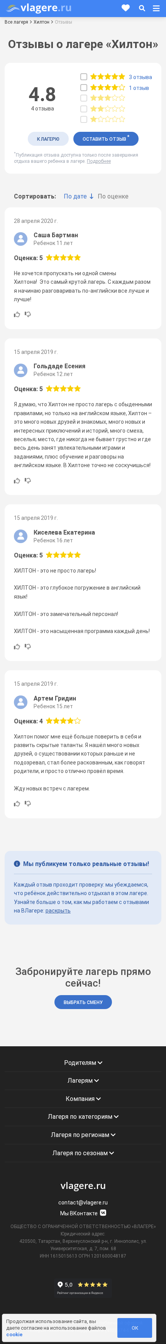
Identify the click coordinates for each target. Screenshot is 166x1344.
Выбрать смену (83, 1002)
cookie (14, 1334)
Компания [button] (81, 1098)
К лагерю (48, 139)
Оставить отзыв (106, 138)
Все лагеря (16, 22)
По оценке (113, 196)
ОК (135, 1328)
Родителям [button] (81, 1062)
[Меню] (156, 8)
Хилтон (41, 22)
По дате (75, 196)
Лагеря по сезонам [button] (81, 1153)
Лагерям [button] (81, 1080)
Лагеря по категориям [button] (81, 1116)
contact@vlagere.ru (83, 1202)
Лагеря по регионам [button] (81, 1135)
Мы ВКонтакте (79, 1213)
